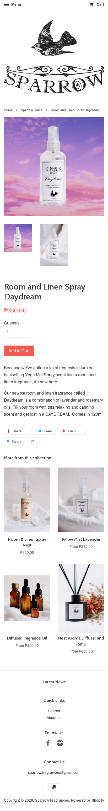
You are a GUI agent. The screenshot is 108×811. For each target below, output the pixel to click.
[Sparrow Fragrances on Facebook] (48, 743)
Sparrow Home (31, 110)
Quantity (11, 323)
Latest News (54, 681)
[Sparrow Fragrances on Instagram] (60, 743)
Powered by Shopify (87, 800)
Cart (100, 4)
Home (8, 110)
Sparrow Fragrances (52, 800)
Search (54, 710)
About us (54, 717)
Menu (15, 4)
